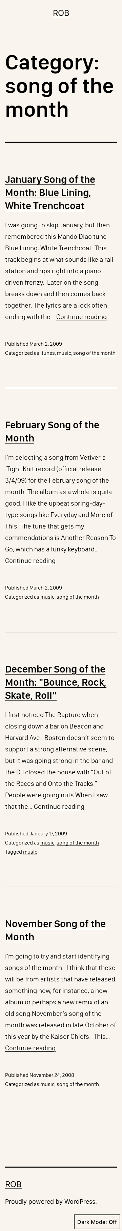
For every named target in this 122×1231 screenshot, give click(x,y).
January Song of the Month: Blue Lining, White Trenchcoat (50, 192)
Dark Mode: (92, 1222)
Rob (61, 13)
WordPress (79, 1201)
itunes (47, 353)
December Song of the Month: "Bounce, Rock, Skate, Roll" (55, 682)
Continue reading (81, 317)
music (64, 353)
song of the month (94, 353)
